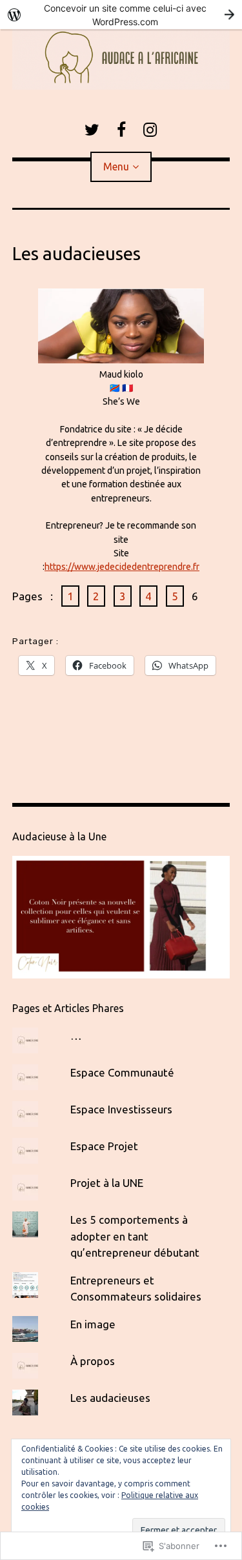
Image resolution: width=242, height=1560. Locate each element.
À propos (92, 1361)
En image (93, 1324)
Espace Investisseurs (121, 1109)
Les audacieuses (110, 1398)
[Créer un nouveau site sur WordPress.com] (121, 14)
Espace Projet (104, 1146)
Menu (116, 166)
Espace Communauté (122, 1072)
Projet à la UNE (106, 1183)
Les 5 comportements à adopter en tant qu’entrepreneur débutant (134, 1236)
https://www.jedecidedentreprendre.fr (122, 567)
